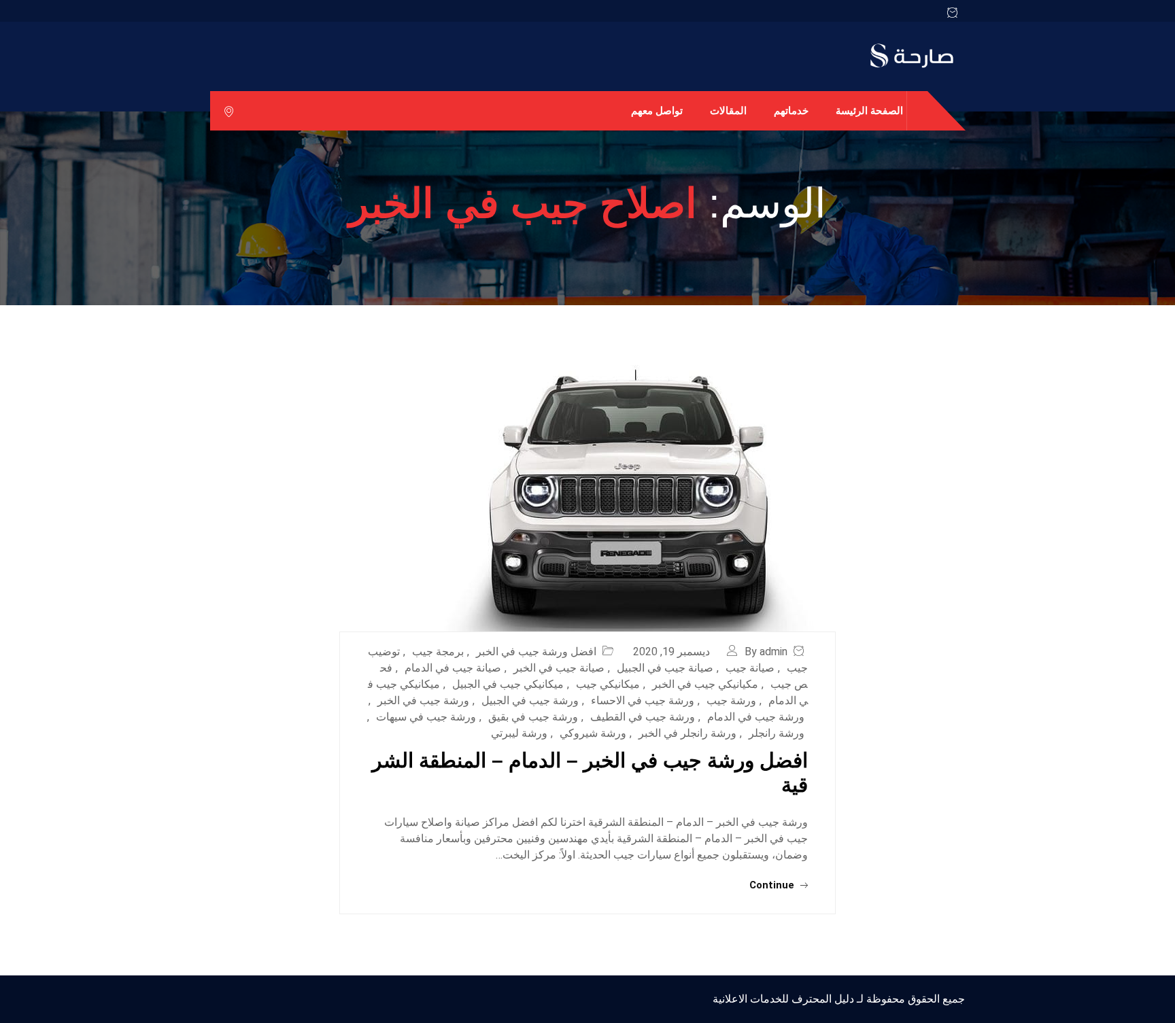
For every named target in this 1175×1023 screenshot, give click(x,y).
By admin (766, 651)
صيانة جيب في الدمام (453, 667)
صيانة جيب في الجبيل (665, 667)
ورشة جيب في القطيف (642, 716)
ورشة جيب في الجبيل (530, 700)
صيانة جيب (750, 667)
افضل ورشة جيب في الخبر (536, 651)
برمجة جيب (438, 651)
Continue (773, 885)
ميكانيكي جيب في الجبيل (508, 684)
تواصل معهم (657, 110)
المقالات (728, 110)
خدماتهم (791, 110)
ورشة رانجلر (776, 733)
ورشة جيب (731, 700)
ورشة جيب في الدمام (755, 716)
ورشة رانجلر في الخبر (687, 733)
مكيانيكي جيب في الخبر (705, 684)
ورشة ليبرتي (519, 733)
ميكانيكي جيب (608, 684)
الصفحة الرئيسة (869, 110)
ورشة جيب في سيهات (426, 716)
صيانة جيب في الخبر (558, 667)
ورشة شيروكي (593, 733)
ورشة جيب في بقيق (533, 716)
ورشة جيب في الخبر (423, 700)
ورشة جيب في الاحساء (642, 700)
